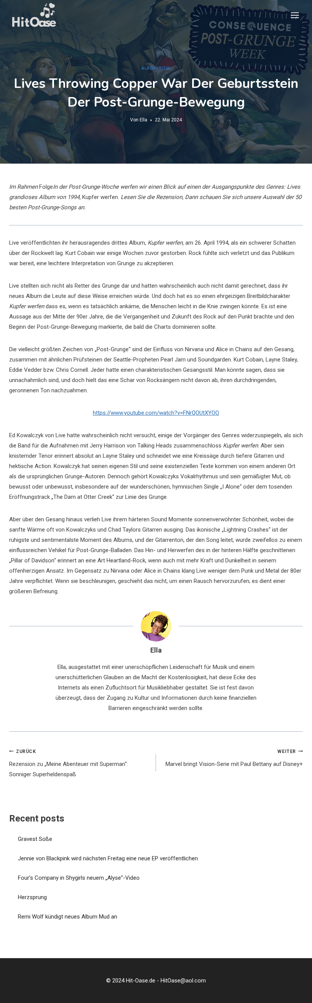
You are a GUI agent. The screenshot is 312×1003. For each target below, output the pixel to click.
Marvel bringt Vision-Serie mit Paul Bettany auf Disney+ (234, 758)
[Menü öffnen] (295, 15)
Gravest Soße (35, 839)
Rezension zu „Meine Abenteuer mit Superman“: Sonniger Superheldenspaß (68, 763)
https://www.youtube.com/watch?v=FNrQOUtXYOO (156, 412)
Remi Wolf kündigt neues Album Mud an (67, 916)
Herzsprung (32, 897)
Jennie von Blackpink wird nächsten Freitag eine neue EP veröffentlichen (108, 858)
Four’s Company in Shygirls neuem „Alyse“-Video (79, 877)
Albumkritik (156, 68)
